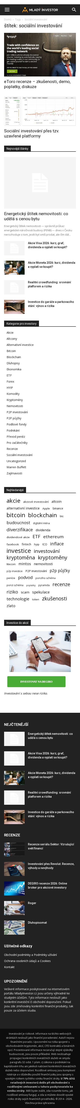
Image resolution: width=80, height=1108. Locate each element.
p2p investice (15, 571)
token (35, 599)
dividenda (43, 530)
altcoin (56, 501)
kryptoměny (52, 557)
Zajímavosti (14, 473)
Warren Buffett (16, 467)
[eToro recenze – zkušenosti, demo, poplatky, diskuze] (40, 54)
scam (25, 592)
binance (58, 508)
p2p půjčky (60, 570)
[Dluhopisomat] (14, 928)
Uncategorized (16, 461)
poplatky (30, 585)
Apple (46, 508)
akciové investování (36, 502)
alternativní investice (23, 508)
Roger (32, 903)
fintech (26, 544)
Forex (10, 381)
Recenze (12, 449)
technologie (18, 599)
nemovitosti (43, 564)
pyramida (44, 585)
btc (62, 516)
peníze (11, 578)
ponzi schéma (15, 585)
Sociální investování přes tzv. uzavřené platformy (31, 133)
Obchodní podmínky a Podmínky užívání (30, 955)
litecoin (11, 564)
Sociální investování (19, 455)
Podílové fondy (16, 424)
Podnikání (13, 430)
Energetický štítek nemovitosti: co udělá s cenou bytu (36, 216)
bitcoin (16, 515)
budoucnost (18, 522)
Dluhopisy (13, 363)
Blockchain (14, 357)
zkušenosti (54, 598)
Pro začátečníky (17, 443)
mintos (24, 564)
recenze (61, 584)
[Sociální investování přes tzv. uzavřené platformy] (40, 111)
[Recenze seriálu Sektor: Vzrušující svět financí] (14, 849)
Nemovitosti (15, 406)
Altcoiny (12, 339)
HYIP (10, 388)
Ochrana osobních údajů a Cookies (27, 961)
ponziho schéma (45, 578)
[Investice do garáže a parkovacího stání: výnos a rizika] (14, 307)
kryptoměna (21, 557)
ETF (9, 375)
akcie (13, 500)
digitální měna (41, 523)
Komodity (13, 394)
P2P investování (17, 412)
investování (47, 551)
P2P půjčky (14, 418)
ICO (44, 544)
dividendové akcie (18, 537)
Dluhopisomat (37, 922)
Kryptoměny (15, 400)
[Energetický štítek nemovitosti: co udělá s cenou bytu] (40, 183)
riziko (12, 592)
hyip (36, 544)
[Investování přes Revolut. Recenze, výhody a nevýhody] (14, 869)
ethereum (53, 537)
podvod (25, 577)
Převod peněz (16, 436)
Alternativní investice (20, 345)
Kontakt (9, 967)
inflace (57, 543)
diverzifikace (20, 529)
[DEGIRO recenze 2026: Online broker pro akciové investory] (14, 888)
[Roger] (14, 908)
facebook (13, 544)
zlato (11, 606)
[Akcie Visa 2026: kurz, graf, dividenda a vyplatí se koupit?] (14, 248)
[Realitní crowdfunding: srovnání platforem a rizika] (14, 287)
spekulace (41, 592)
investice (19, 551)
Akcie (10, 332)
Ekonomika (14, 369)
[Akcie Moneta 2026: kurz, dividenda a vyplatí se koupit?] (14, 268)
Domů (7, 19)
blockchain (42, 515)
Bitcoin (11, 351)
